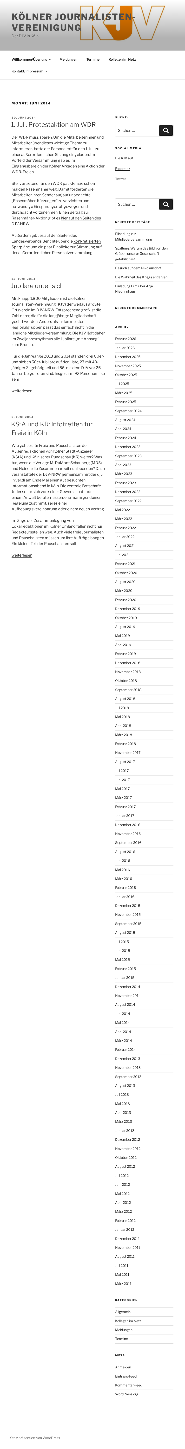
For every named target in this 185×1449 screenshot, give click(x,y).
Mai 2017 (122, 789)
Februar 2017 (125, 807)
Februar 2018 (125, 744)
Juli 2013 (122, 1094)
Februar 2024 (125, 438)
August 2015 (125, 932)
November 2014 (128, 996)
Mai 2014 (122, 1022)
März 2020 (123, 591)
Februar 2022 (125, 528)
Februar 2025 (125, 402)
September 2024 (128, 411)
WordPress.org (126, 1394)
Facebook (122, 169)
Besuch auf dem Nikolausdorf (138, 268)
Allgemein (123, 1312)
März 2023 (123, 474)
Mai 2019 (122, 636)
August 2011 (125, 1256)
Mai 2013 (122, 1104)
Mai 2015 (122, 959)
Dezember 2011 (127, 1239)
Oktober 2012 (126, 1157)
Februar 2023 (125, 483)
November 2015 (128, 914)
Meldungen (68, 59)
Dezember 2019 (127, 609)
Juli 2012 (122, 1175)
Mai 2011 (122, 1274)
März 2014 (123, 1041)
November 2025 (128, 366)
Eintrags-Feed (126, 1376)
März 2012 (123, 1211)
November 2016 (128, 834)
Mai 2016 (122, 870)
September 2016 (128, 842)
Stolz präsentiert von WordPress (35, 1438)
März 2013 (123, 1121)
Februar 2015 (125, 969)
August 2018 (125, 699)
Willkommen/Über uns (29, 59)
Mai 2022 (122, 510)
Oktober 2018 (126, 681)
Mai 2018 (122, 717)
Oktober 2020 (126, 573)
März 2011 (123, 1284)
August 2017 (125, 762)
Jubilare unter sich (37, 285)
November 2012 (127, 1149)
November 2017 (127, 752)
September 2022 (128, 501)
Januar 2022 (124, 537)
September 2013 (128, 1077)
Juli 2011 (121, 1265)
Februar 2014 (125, 1049)
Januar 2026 (125, 348)
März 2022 (123, 519)
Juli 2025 (122, 384)
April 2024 (123, 429)
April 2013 (123, 1112)
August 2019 (125, 627)
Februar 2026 (125, 339)
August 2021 (125, 546)
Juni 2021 (122, 555)
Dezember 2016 (127, 825)
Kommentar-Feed (128, 1385)
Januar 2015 (124, 977)
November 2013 (128, 1067)
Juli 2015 (122, 942)
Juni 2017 (122, 780)
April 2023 (123, 465)
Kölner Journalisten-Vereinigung (74, 22)
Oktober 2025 (126, 375)
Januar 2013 (124, 1130)
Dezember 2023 (127, 447)
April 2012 (123, 1202)
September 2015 (128, 924)
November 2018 (128, 672)
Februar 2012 (125, 1220)
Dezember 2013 (127, 1059)
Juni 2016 (122, 861)
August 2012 (125, 1166)
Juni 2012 (122, 1184)
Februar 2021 (125, 564)
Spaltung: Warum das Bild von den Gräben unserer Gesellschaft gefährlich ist (141, 253)
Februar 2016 (125, 887)
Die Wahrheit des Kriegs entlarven (141, 277)
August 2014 (125, 1004)
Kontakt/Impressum (27, 71)
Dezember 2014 (127, 987)
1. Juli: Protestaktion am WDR (53, 124)
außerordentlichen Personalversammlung (55, 252)
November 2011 (127, 1247)
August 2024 (125, 420)
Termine (92, 59)
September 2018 (128, 690)
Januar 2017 (124, 816)
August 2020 (125, 582)
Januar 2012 (124, 1229)
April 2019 (123, 645)
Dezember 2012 (127, 1139)
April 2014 (123, 1032)
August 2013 (125, 1086)
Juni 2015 (122, 951)
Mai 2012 (122, 1194)
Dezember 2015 (127, 906)
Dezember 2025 (127, 357)
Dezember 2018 (127, 663)
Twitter (120, 179)
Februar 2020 (125, 600)
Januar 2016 (124, 897)
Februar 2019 (125, 654)
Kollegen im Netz (122, 59)
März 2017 (123, 797)
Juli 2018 (122, 708)
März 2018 (123, 735)
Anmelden (123, 1367)
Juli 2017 (122, 771)
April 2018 (123, 726)
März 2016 (123, 879)
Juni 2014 (122, 1014)
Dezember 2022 (127, 492)
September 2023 (128, 456)
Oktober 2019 (126, 618)
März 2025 (123, 393)
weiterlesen (22, 391)
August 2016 (125, 852)
